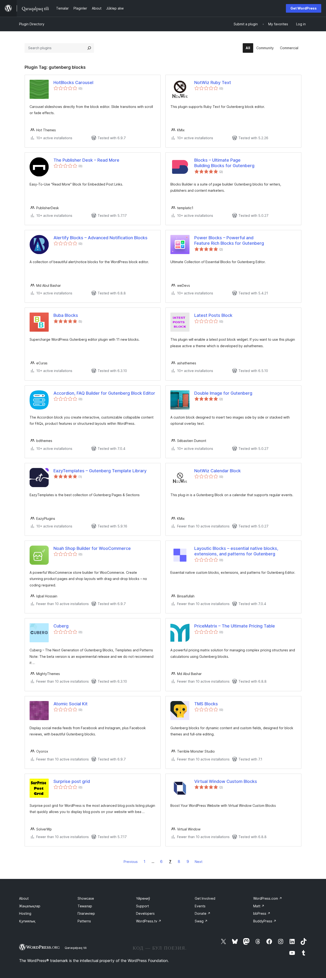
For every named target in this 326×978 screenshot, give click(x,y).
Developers (145, 913)
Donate (202, 913)
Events (200, 906)
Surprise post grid (71, 781)
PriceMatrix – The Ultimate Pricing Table (234, 625)
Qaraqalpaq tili (76, 948)
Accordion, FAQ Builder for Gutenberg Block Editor (104, 393)
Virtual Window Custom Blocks (225, 781)
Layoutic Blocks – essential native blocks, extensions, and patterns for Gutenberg (236, 551)
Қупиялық (27, 921)
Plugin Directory (31, 24)
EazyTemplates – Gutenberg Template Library (100, 470)
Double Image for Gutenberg (223, 393)
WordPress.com (267, 898)
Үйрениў (143, 898)
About (24, 898)
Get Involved (205, 898)
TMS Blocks (206, 703)
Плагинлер (86, 913)
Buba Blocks (65, 315)
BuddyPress (264, 921)
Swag (201, 921)
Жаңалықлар (29, 906)
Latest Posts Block (213, 315)
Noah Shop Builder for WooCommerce (92, 548)
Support (142, 906)
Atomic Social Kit (70, 703)
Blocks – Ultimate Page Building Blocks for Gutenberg (224, 163)
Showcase (86, 898)
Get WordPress (303, 8)
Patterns (84, 921)
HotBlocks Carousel (73, 82)
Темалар (85, 906)
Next (198, 862)
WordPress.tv (148, 921)
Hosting (25, 913)
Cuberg (60, 625)
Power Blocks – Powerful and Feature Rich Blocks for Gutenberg (229, 240)
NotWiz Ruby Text (212, 82)
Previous (131, 862)
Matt (258, 906)
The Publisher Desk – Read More (86, 160)
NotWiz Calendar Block (217, 470)
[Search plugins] (89, 48)
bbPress (261, 913)
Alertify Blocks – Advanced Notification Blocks (100, 237)
